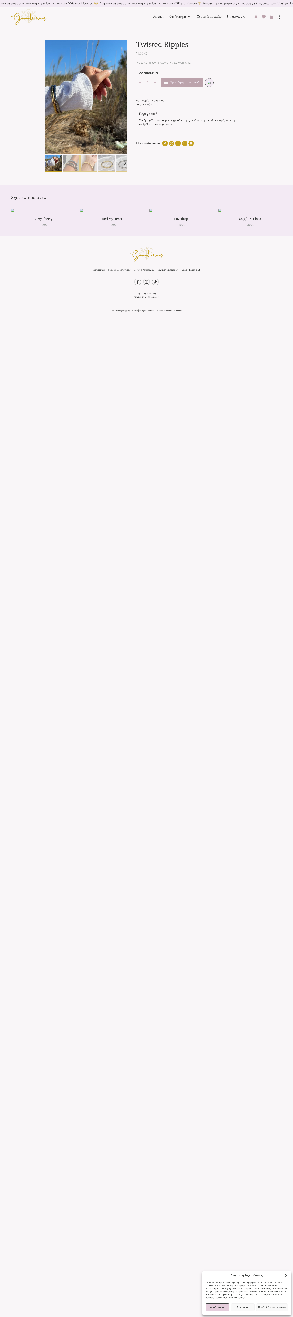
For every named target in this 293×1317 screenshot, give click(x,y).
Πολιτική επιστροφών (168, 269)
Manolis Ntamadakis (174, 310)
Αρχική (158, 17)
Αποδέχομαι (217, 1307)
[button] (286, 1275)
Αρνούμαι (243, 1307)
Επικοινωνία (236, 17)
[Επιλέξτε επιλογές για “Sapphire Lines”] (248, 211)
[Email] (191, 143)
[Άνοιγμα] (279, 17)
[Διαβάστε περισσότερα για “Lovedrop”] (179, 211)
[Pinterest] (184, 143)
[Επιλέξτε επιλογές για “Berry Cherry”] (41, 211)
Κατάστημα (177, 17)
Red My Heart (112, 218)
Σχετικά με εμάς (209, 17)
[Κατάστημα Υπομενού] (189, 17)
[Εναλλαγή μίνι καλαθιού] (271, 17)
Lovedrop (181, 218)
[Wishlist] (209, 82)
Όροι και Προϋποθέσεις (119, 269)
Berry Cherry (43, 218)
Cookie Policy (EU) (191, 269)
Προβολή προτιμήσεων (272, 1307)
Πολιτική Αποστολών (144, 269)
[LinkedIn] (178, 143)
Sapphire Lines (250, 218)
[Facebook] (165, 143)
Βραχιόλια (158, 100)
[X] (171, 143)
